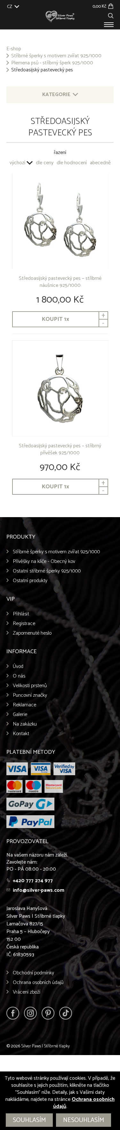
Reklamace (24, 705)
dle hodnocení (72, 163)
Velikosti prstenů (30, 685)
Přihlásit (21, 614)
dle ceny (44, 163)
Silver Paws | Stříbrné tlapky (45, 1046)
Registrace (24, 623)
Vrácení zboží (26, 992)
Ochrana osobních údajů (38, 982)
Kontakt (21, 733)
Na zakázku (25, 724)
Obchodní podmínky (33, 973)
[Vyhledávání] (111, 15)
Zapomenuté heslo (32, 633)
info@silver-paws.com (38, 890)
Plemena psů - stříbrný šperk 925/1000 (52, 63)
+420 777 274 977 (33, 880)
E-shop (13, 49)
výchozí (17, 163)
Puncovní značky (30, 695)
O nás (19, 676)
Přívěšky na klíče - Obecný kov (44, 561)
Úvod (18, 666)
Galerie (20, 714)
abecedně (100, 163)
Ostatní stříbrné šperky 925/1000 (47, 571)
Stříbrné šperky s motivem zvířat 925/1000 (56, 56)
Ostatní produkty (30, 580)
